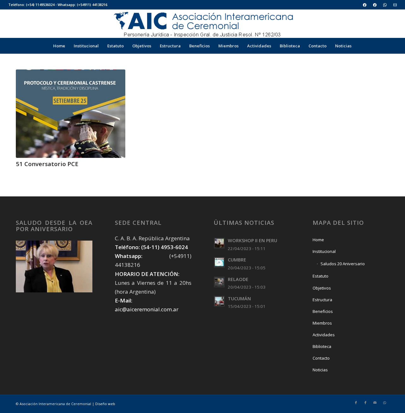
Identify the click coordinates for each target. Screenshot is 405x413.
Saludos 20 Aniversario (343, 263)
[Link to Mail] (375, 402)
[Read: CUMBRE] (219, 262)
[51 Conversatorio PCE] (70, 113)
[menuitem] (365, 5)
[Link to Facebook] (356, 402)
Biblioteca (322, 346)
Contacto (321, 358)
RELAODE (238, 279)
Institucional (324, 251)
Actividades (324, 335)
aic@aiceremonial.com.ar (146, 309)
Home (318, 239)
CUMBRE (237, 260)
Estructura (322, 299)
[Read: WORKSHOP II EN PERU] (219, 243)
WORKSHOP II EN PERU (252, 240)
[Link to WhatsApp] (384, 402)
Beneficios (323, 311)
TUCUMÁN (239, 299)
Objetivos (322, 288)
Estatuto (320, 276)
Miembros (322, 323)
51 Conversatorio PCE (47, 164)
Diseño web (105, 403)
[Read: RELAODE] (219, 282)
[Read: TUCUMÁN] (219, 301)
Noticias (320, 370)
